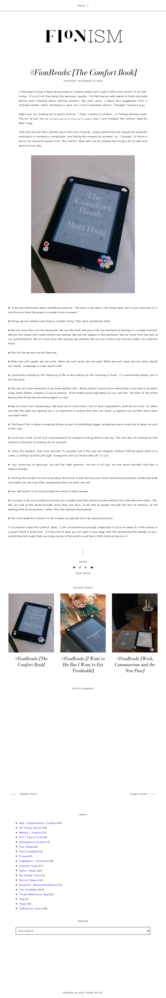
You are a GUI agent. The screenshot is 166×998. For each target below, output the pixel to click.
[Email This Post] (92, 567)
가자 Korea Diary (30, 908)
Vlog (22, 899)
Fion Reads (83, 573)
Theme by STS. (94, 992)
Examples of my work (32, 842)
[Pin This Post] (86, 567)
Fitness (24, 856)
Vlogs (22, 903)
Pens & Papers (28, 880)
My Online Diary (30, 875)
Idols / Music (28, 870)
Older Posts (138, 794)
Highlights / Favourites (34, 861)
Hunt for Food (28, 865)
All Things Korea (30, 827)
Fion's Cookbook (29, 851)
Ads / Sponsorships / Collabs (37, 823)
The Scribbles (28, 889)
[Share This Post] (80, 567)
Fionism (68, 992)
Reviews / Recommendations (38, 884)
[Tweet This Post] (74, 567)
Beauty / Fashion (30, 832)
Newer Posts (28, 794)
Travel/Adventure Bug (33, 894)
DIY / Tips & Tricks (31, 837)
